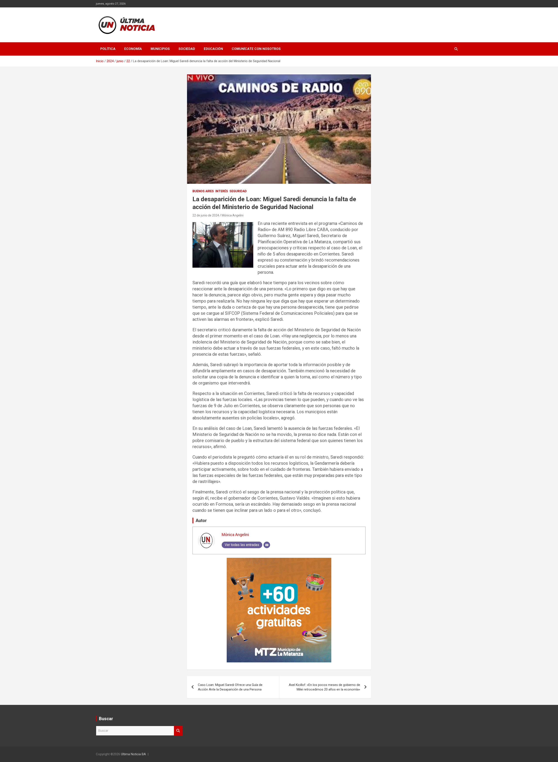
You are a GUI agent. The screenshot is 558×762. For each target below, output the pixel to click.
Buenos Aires (203, 191)
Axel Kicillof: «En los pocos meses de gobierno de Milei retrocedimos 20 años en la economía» (324, 687)
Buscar (178, 731)
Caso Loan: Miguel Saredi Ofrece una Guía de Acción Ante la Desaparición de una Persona (230, 687)
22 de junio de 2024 (205, 215)
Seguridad (238, 191)
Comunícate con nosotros (256, 49)
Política (108, 49)
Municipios (160, 49)
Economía (133, 49)
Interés (221, 191)
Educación (213, 49)
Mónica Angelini (232, 215)
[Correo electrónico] (267, 545)
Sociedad (187, 49)
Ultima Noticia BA (133, 754)
